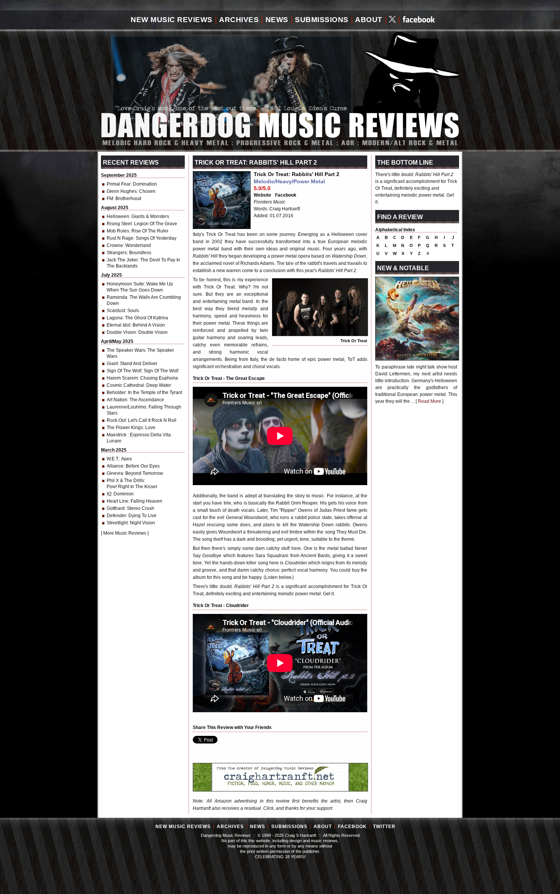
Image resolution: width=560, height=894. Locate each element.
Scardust (116, 310)
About (368, 20)
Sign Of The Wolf (124, 370)
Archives (239, 20)
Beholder (116, 392)
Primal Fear (119, 184)
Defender (116, 515)
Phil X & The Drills (125, 480)
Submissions (322, 20)
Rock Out (116, 420)
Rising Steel (119, 223)
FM (110, 198)
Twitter (384, 826)
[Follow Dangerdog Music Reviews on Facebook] (419, 20)
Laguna (115, 317)
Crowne (115, 245)
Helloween (118, 216)
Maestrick (117, 434)
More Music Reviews (124, 533)
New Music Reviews (172, 20)
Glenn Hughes (122, 191)
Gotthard (116, 508)
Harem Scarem (122, 378)
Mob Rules (118, 231)
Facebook (285, 195)
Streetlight (117, 523)
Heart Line (117, 501)
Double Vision (121, 332)
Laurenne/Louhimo (126, 407)
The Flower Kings (125, 427)
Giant (112, 363)
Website (262, 195)
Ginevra (115, 473)
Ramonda (117, 297)
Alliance (115, 466)
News (277, 20)
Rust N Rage (120, 238)
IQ (109, 494)
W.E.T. (113, 458)
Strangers (117, 252)
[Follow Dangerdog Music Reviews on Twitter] (392, 20)
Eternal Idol (118, 325)
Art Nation (117, 399)
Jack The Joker (122, 260)
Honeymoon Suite (125, 284)
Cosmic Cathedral (125, 385)
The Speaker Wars (126, 350)
